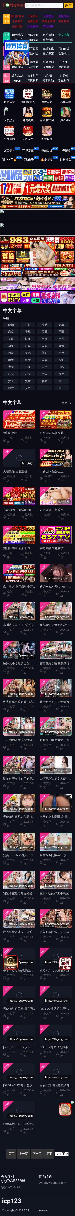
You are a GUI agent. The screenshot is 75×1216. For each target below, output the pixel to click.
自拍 (28, 325)
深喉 (61, 367)
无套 (28, 388)
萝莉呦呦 (48, 80)
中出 (61, 381)
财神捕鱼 (65, 159)
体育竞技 (9, 150)
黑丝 (61, 339)
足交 (11, 374)
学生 (11, 360)
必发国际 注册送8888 (17, 510)
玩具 (28, 346)
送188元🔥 (9, 159)
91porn (17, 80)
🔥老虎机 (47, 159)
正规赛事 (28, 150)
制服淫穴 (17, 48)
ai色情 (48, 75)
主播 (28, 367)
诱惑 (11, 331)
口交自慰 (33, 48)
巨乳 (61, 331)
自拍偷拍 (48, 34)
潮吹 (11, 353)
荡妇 (45, 353)
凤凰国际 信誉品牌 (52, 433)
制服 (11, 346)
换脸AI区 (33, 53)
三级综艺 (48, 53)
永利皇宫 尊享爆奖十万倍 (19, 586)
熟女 (61, 353)
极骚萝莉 (48, 62)
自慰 (45, 346)
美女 (28, 360)
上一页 (23, 1153)
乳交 (28, 374)
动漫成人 (63, 53)
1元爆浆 (65, 150)
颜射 (28, 381)
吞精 (45, 381)
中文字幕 (63, 34)
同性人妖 (17, 53)
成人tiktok (17, 75)
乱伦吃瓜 (63, 80)
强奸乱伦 (48, 48)
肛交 (61, 374)
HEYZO (64, 62)
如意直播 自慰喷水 (52, 510)
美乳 (45, 331)
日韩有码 (33, 34)
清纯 (28, 331)
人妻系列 (33, 62)
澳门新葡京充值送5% (16, 548)
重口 (61, 388)
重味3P (17, 62)
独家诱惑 (17, 67)
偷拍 (11, 325)
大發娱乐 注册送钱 (15, 471)
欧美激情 (48, 39)
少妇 (61, 360)
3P (44, 388)
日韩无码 (33, 39)
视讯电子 (28, 159)
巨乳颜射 (63, 67)
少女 (11, 367)
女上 (11, 381)
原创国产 (17, 39)
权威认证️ (47, 150)
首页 (11, 1153)
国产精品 (17, 34)
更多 (65, 403)
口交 (45, 367)
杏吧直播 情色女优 (52, 548)
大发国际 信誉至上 (52, 471)
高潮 (61, 346)
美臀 (11, 339)
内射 (11, 388)
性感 (45, 325)
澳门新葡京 (10, 433)
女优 (28, 353)
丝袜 (45, 339)
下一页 (37, 1153)
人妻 (45, 360)
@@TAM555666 (11, 1187)
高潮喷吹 (48, 67)
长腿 (28, 339)
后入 (45, 374)
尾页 (49, 1153)
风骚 (61, 325)
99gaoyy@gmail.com (52, 1182)
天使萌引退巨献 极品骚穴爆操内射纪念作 (29, 1008)
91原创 (64, 75)
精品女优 (63, 48)
